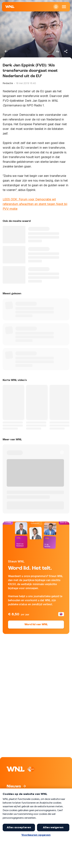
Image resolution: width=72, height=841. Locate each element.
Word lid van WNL (36, 624)
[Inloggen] (56, 6)
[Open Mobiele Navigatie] (64, 6)
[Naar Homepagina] (9, 6)
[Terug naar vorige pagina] (6, 51)
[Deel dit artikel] (66, 51)
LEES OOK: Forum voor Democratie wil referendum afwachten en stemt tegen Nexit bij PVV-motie (35, 204)
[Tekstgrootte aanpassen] (57, 51)
